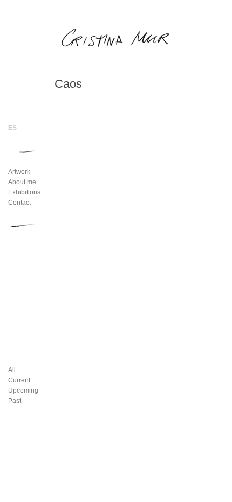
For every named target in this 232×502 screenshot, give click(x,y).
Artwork (19, 172)
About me (22, 182)
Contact (19, 202)
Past (14, 401)
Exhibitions (24, 192)
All (12, 370)
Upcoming (23, 390)
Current (19, 380)
